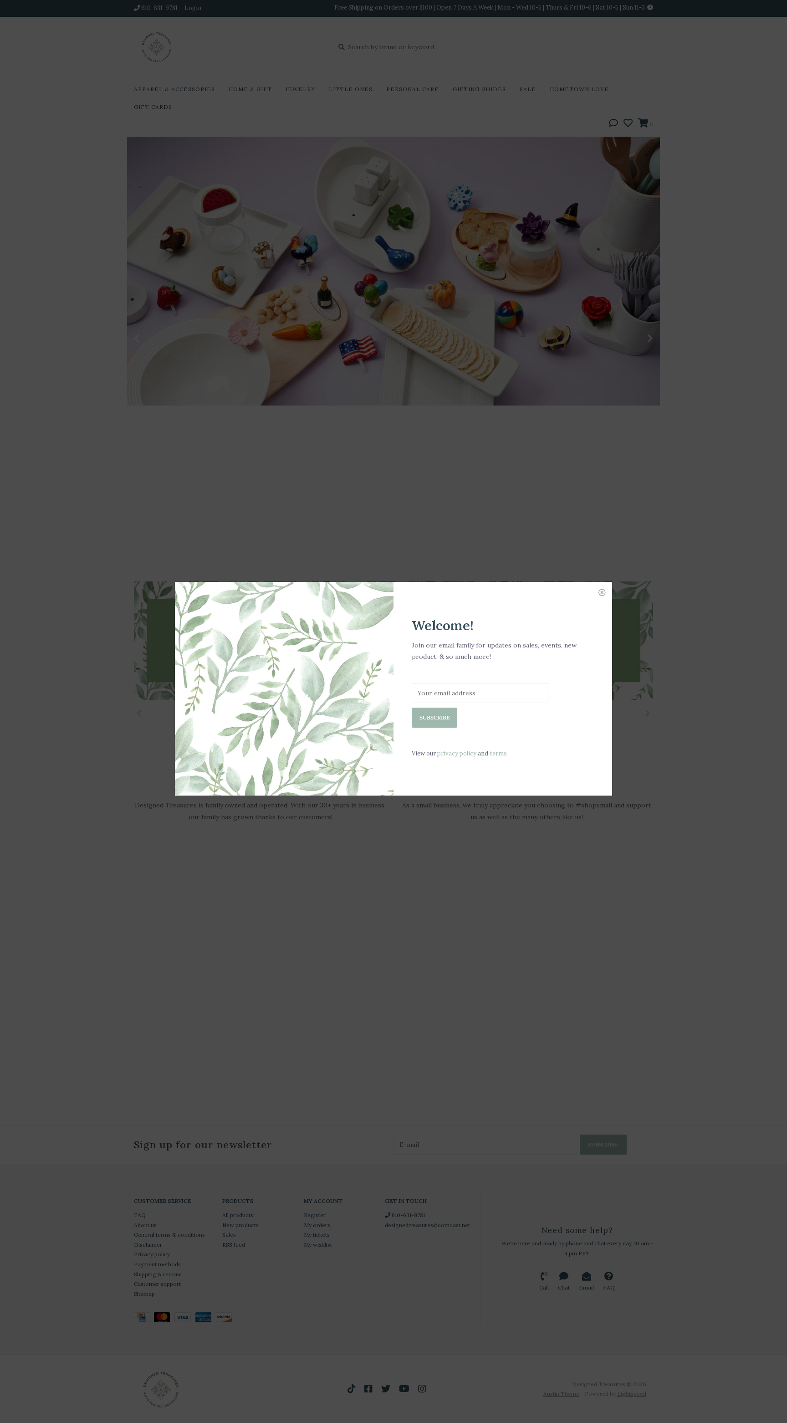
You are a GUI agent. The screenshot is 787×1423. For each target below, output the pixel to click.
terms (498, 753)
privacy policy (456, 753)
